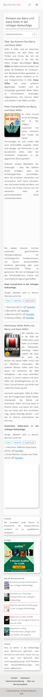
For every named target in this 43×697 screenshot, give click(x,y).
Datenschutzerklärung (15, 681)
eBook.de (17, 301)
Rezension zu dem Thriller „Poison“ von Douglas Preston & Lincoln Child (24, 620)
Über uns (31, 681)
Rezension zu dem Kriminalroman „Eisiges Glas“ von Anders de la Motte (23, 631)
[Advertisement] (21, 224)
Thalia (8, 301)
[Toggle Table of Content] (33, 35)
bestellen (31, 307)
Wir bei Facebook (20, 684)
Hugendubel (29, 301)
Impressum (25, 678)
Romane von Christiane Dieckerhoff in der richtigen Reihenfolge (22, 596)
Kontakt (14, 678)
